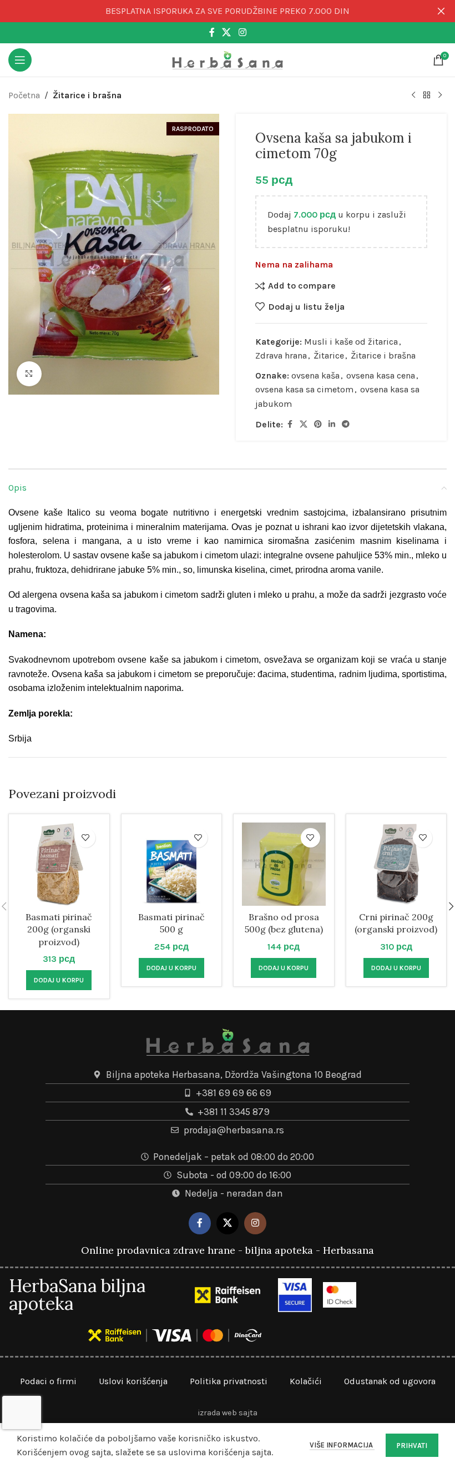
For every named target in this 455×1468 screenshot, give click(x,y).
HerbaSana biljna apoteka (77, 1294)
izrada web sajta (227, 1412)
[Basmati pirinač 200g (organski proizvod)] (59, 864)
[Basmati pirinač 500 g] (172, 864)
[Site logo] (227, 59)
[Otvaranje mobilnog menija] (20, 60)
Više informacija (342, 1445)
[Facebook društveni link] (212, 32)
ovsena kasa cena (380, 375)
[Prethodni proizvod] (413, 95)
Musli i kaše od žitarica (351, 341)
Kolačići (306, 1381)
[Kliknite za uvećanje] (29, 373)
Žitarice (329, 355)
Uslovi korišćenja (133, 1381)
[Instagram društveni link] (242, 32)
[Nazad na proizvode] (426, 95)
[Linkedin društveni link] (331, 424)
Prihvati (412, 1445)
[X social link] (227, 32)
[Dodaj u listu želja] (85, 837)
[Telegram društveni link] (345, 424)
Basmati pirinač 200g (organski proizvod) (59, 929)
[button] (59, 980)
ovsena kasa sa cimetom (304, 389)
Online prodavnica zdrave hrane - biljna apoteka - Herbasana (227, 1250)
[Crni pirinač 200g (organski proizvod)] (396, 864)
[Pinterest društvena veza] (318, 424)
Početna (24, 95)
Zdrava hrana (281, 355)
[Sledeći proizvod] (440, 95)
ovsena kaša (315, 375)
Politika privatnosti (228, 1381)
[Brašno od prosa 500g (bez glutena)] (284, 864)
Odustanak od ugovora (390, 1381)
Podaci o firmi (48, 1381)
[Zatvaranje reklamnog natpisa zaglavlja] (441, 11)
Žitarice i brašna (87, 95)
